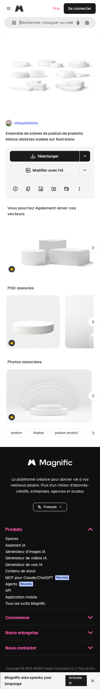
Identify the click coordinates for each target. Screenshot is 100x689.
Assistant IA (15, 545)
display (38, 433)
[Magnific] (50, 464)
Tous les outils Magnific (25, 603)
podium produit (66, 433)
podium (16, 433)
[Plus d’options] (79, 189)
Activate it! (75, 680)
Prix (56, 8)
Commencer (17, 617)
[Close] (92, 681)
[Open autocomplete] (12, 23)
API (8, 590)
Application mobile (21, 597)
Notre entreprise (21, 632)
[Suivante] (93, 247)
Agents (18, 584)
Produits (13, 529)
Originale (35, 45)
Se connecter (79, 8)
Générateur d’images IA (25, 551)
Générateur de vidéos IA (26, 558)
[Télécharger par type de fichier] (84, 156)
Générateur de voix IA (23, 564)
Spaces (11, 538)
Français (50, 507)
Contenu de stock (20, 571)
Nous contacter (21, 647)
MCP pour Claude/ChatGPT (36, 577)
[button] (50, 507)
